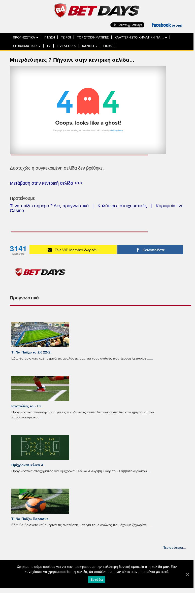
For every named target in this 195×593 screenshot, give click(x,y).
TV (49, 46)
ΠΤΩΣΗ (49, 37)
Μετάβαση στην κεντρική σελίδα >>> (46, 183)
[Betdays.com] (97, 10)
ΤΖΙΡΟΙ (66, 37)
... (151, 358)
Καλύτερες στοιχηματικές (122, 205)
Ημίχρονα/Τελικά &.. (28, 465)
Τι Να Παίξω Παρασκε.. (30, 519)
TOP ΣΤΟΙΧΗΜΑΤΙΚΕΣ (93, 37)
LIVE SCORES (66, 46)
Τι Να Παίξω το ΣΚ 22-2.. (31, 352)
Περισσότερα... (174, 547)
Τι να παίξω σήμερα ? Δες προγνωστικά (49, 205)
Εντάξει (97, 579)
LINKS (107, 46)
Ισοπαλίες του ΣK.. (27, 406)
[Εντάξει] (187, 574)
